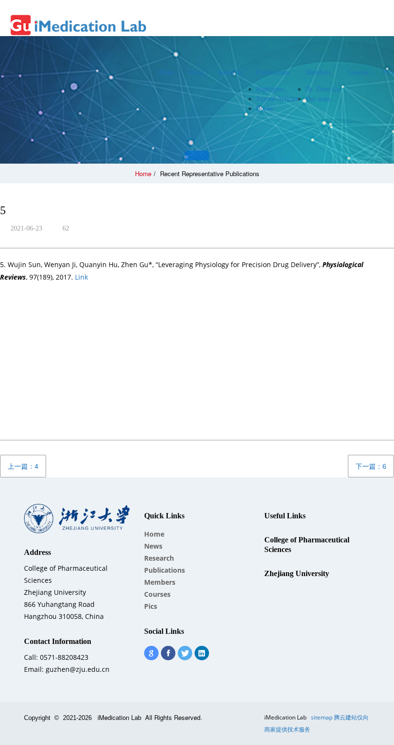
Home (166, 72)
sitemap (321, 717)
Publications (272, 72)
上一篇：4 (23, 466)
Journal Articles (277, 99)
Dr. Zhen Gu (323, 89)
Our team (318, 99)
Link (81, 277)
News (195, 72)
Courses (358, 72)
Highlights (270, 89)
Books (264, 108)
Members (318, 72)
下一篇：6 (371, 466)
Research (230, 72)
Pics (150, 606)
